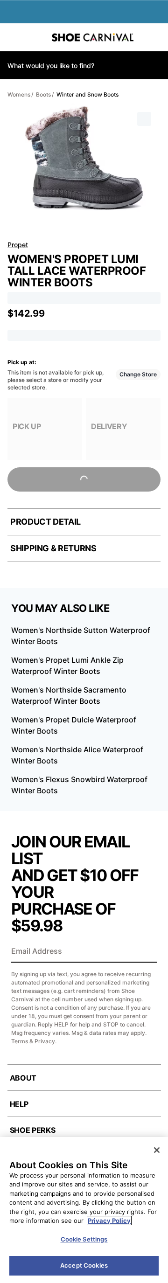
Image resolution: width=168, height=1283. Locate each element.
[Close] (157, 1150)
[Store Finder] (36, 37)
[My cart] (156, 37)
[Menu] (14, 37)
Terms (19, 1041)
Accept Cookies (84, 1265)
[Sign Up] (146, 952)
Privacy (45, 1041)
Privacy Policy (109, 1220)
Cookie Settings (84, 1239)
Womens (18, 94)
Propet (17, 245)
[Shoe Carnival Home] (92, 37)
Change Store (138, 374)
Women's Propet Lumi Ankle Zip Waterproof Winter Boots (67, 665)
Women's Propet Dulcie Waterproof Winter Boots (73, 725)
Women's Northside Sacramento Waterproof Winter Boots (68, 695)
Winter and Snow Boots (87, 94)
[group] (44, 429)
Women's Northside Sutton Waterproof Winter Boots (80, 635)
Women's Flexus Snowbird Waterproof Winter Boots (79, 785)
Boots (43, 94)
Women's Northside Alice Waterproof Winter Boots (77, 755)
